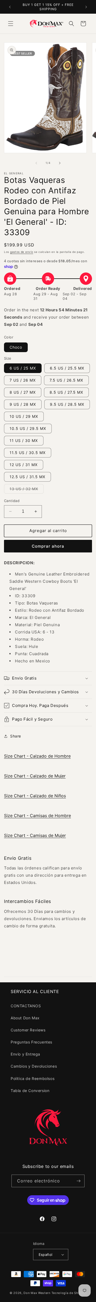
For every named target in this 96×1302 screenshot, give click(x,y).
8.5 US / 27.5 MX (66, 392)
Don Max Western (36, 1293)
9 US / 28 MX (23, 404)
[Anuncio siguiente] (86, 7)
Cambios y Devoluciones (34, 1066)
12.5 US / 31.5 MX (27, 476)
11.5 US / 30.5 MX (28, 452)
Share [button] (15, 736)
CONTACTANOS (26, 1006)
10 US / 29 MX (24, 416)
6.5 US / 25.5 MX (67, 368)
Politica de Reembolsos (32, 1078)
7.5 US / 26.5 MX (66, 380)
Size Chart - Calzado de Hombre (37, 756)
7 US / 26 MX (23, 380)
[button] (11, 23)
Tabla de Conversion (30, 1090)
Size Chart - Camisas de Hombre (37, 815)
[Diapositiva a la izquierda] (36, 163)
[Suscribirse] (78, 1181)
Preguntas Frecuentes (31, 1042)
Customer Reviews (28, 1030)
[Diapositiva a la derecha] (60, 163)
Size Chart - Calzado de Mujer (35, 776)
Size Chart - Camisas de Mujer (35, 835)
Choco (16, 347)
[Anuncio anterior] (10, 7)
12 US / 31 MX (24, 464)
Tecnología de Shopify (69, 1293)
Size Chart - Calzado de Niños (35, 795)
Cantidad (11, 501)
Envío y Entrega (25, 1054)
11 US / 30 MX (24, 440)
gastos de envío (21, 251)
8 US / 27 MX (23, 392)
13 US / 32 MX (27, 490)
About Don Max (25, 1018)
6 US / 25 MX (23, 368)
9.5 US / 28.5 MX (67, 404)
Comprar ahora (48, 546)
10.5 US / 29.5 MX (28, 428)
